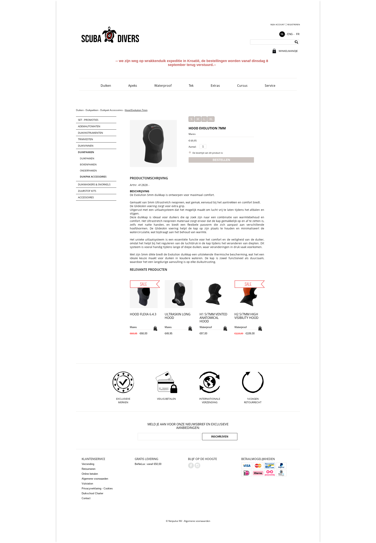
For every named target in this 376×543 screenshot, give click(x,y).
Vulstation (87, 483)
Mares (192, 134)
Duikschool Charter (92, 493)
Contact (86, 498)
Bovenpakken (88, 164)
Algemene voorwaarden (95, 478)
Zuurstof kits (87, 191)
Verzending (88, 464)
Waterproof (163, 85)
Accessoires (86, 197)
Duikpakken (92, 110)
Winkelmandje (288, 51)
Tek (191, 85)
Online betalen (90, 473)
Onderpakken (88, 170)
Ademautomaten (89, 126)
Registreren (293, 24)
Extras (215, 85)
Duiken (106, 85)
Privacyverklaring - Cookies (97, 488)
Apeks (132, 85)
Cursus (242, 85)
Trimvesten (85, 139)
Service (270, 85)
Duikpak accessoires (111, 110)
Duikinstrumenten (90, 132)
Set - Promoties (88, 120)
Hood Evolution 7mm (136, 110)
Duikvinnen (85, 145)
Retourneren (88, 468)
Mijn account (277, 24)
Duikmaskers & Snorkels (94, 184)
